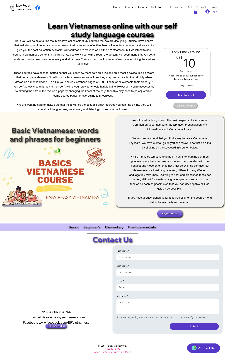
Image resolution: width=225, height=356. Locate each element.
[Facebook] (38, 8)
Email (120, 281)
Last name (122, 265)
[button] (195, 11)
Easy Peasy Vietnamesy (23, 7)
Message (122, 296)
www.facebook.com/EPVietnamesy (64, 323)
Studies (132, 41)
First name (122, 250)
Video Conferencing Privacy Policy (113, 352)
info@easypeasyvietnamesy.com (61, 317)
